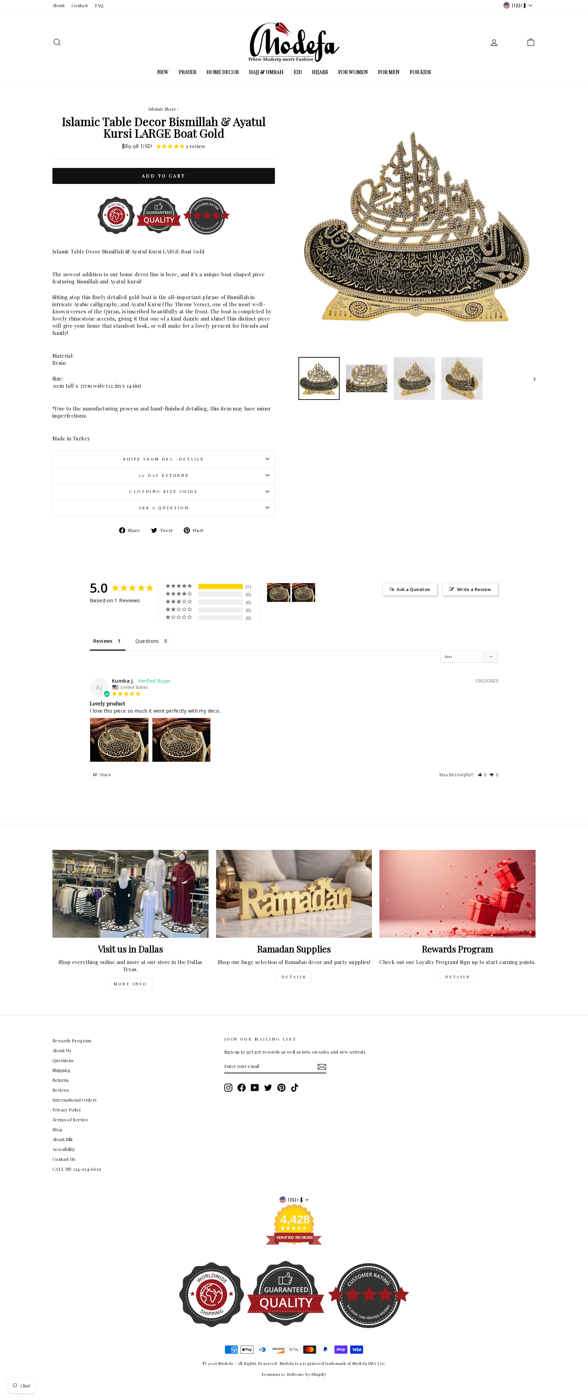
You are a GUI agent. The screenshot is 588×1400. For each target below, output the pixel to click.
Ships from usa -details (163, 459)
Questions (63, 1060)
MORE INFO (130, 983)
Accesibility (63, 1149)
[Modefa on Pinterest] (281, 1088)
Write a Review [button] (474, 589)
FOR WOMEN (353, 72)
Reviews (60, 1090)
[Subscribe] (321, 1066)
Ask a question (163, 507)
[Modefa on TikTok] (295, 1088)
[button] (482, 775)
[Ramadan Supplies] (294, 894)
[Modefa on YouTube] (255, 1088)
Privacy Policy (66, 1110)
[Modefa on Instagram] (228, 1088)
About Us (61, 1050)
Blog (57, 1129)
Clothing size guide (163, 491)
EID (298, 72)
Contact (79, 5)
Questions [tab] (147, 641)
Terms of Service (70, 1119)
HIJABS (320, 72)
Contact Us (64, 1159)
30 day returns (163, 475)
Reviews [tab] (103, 641)
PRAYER (187, 72)
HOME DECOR (223, 72)
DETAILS (294, 976)
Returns (60, 1080)
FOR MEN (388, 72)
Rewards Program (72, 1040)
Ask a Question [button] (413, 589)
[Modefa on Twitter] (268, 1088)
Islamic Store (162, 109)
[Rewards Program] (457, 894)
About (58, 5)
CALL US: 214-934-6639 (76, 1169)
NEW (162, 72)
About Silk (62, 1139)
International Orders (74, 1100)
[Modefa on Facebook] (242, 1088)
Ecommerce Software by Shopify (294, 1374)
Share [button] (104, 775)
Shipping (61, 1070)
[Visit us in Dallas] (130, 894)
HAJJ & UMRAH (266, 72)
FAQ (99, 5)
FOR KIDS (420, 72)
